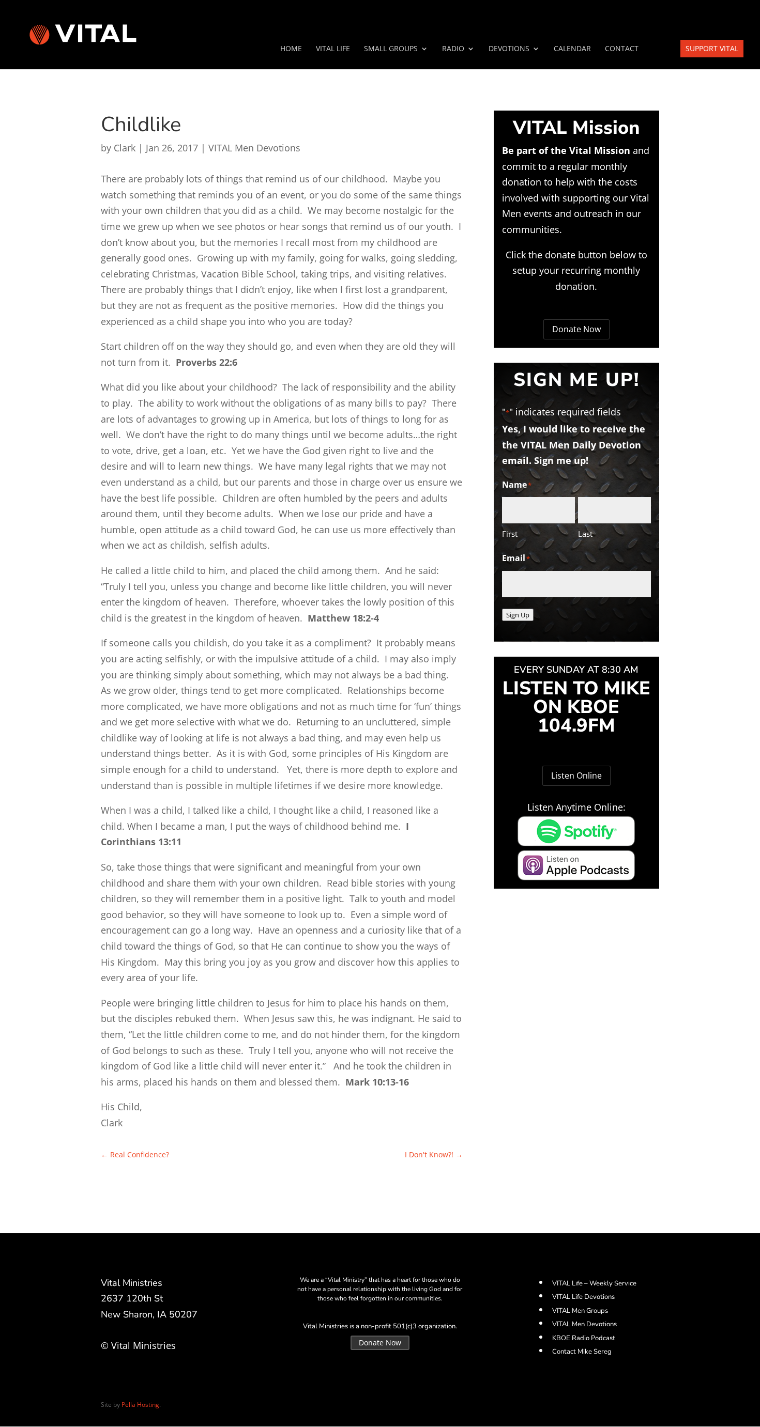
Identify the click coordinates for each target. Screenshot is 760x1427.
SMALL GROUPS (391, 49)
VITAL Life (333, 49)
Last (585, 534)
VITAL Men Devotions (254, 148)
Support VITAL (712, 48)
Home (291, 49)
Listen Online (576, 775)
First (510, 534)
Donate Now (576, 329)
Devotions (509, 49)
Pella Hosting (140, 1404)
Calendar (572, 49)
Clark (124, 148)
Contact (622, 49)
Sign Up (517, 614)
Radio (453, 49)
